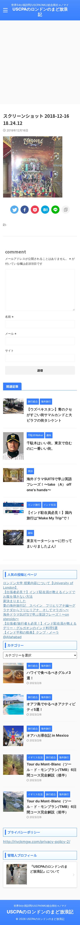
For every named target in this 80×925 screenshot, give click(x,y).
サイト (9, 350)
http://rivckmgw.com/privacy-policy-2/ (36, 841)
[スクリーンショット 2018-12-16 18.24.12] (45, 209)
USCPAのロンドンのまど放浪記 (40, 911)
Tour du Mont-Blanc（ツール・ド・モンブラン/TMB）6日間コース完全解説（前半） (52, 806)
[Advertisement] (40, 62)
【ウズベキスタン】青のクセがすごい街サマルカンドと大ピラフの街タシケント (49, 414)
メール (10, 333)
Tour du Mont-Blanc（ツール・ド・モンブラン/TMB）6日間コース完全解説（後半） (52, 769)
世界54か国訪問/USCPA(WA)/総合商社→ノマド (40, 905)
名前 (9, 316)
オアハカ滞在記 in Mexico (48, 735)
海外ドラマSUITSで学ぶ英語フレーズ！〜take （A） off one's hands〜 (49, 484)
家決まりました (14, 601)
